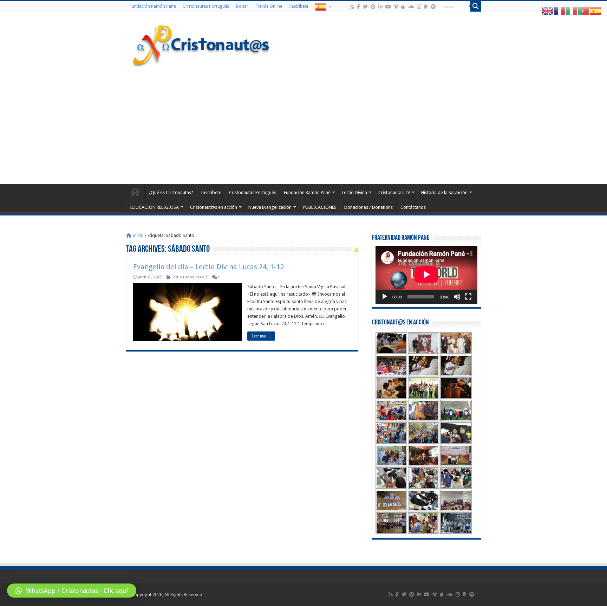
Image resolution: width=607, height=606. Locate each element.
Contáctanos (413, 207)
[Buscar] (475, 6)
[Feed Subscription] (356, 249)
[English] (548, 10)
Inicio (137, 235)
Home (135, 191)
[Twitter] (365, 6)
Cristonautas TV (394, 192)
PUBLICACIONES (320, 207)
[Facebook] (358, 6)
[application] (426, 275)
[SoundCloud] (411, 6)
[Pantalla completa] (468, 296)
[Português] (584, 10)
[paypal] (426, 6)
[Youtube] (388, 6)
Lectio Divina (354, 192)
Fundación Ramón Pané (153, 6)
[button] (71, 591)
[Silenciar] (457, 296)
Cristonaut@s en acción (213, 207)
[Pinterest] (373, 6)
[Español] (323, 6)
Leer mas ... (261, 336)
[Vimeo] (396, 6)
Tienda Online (268, 6)
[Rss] (352, 6)
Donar (242, 6)
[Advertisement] (303, 124)
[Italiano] (572, 10)
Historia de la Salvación (444, 192)
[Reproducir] (384, 296)
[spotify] (433, 6)
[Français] (560, 10)
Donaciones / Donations (368, 207)
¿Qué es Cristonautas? (171, 192)
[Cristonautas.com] (201, 44)
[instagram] (419, 6)
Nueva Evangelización (270, 207)
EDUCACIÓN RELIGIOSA (154, 207)
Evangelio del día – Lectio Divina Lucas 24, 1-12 (208, 267)
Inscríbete (298, 6)
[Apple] (403, 6)
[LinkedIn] (380, 6)
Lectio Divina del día (189, 277)
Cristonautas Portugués (206, 6)
